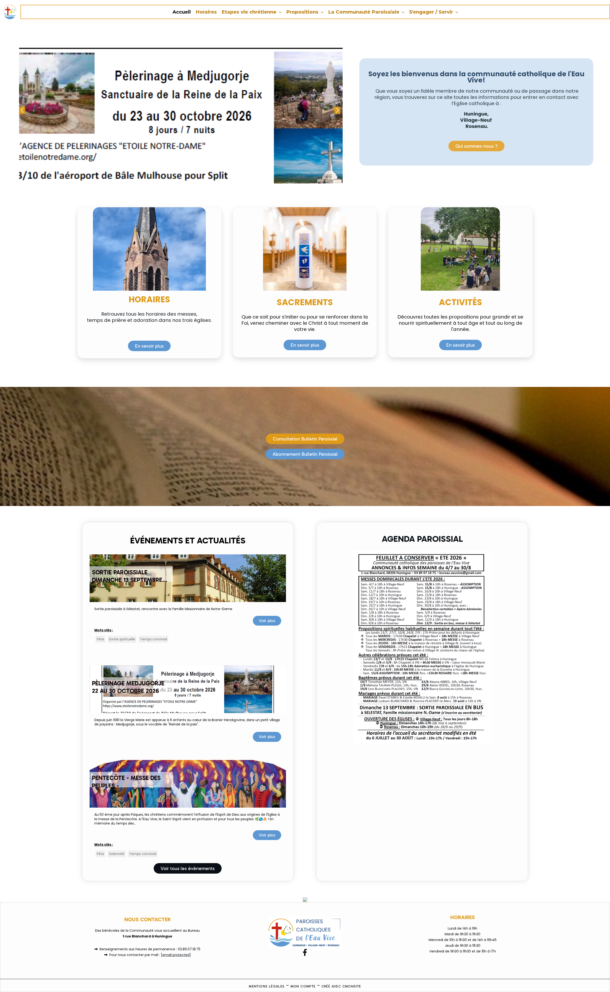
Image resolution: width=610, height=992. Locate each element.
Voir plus (267, 620)
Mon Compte (303, 986)
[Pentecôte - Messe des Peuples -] (188, 783)
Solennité (116, 853)
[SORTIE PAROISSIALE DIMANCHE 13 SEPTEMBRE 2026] (188, 578)
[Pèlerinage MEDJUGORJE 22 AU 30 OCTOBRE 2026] (188, 688)
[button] (337, 110)
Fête (100, 639)
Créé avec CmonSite (341, 986)
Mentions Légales (267, 986)
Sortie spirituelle (122, 639)
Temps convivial (153, 639)
